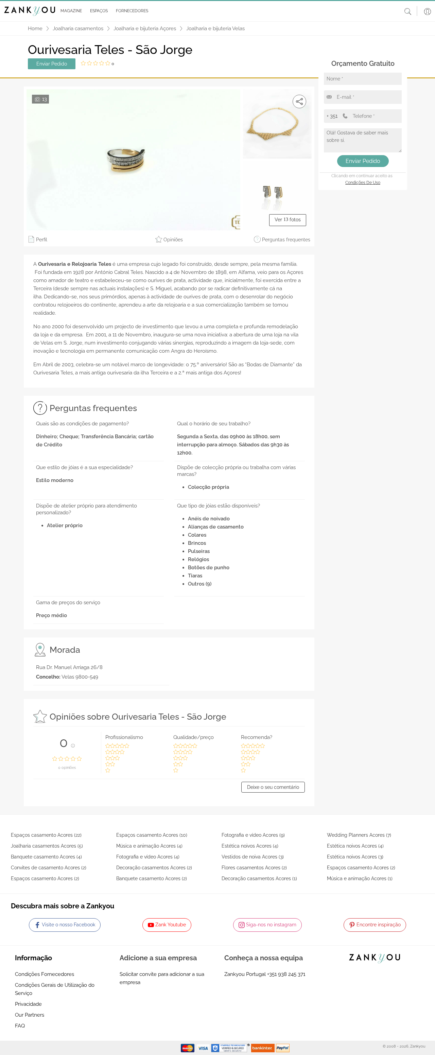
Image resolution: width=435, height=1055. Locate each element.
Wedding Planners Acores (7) (359, 835)
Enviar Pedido (51, 64)
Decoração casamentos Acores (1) (259, 878)
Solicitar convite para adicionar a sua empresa (162, 978)
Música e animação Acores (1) (360, 878)
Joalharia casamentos (78, 28)
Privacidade (28, 1004)
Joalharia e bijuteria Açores (145, 28)
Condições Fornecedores (44, 974)
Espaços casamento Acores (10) (151, 835)
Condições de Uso (362, 182)
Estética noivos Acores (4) (250, 846)
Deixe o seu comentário (273, 787)
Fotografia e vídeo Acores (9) (253, 835)
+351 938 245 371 (286, 974)
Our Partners (29, 1015)
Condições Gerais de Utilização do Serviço (54, 989)
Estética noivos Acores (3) (355, 856)
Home (35, 28)
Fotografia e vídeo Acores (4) (147, 856)
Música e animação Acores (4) (149, 846)
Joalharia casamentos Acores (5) (47, 846)
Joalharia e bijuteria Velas (215, 28)
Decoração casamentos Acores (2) (154, 867)
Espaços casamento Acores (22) (46, 835)
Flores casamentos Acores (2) (254, 867)
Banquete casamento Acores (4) (46, 856)
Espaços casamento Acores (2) (361, 867)
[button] (70, 11)
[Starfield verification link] (231, 1047)
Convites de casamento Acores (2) (48, 867)
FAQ (20, 1026)
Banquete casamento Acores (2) (151, 878)
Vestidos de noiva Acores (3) (253, 856)
